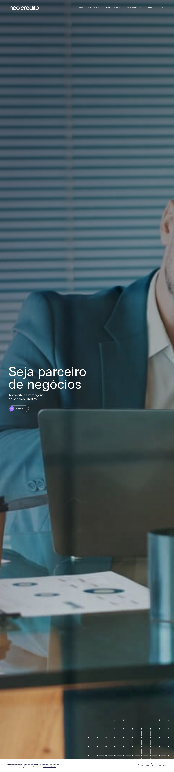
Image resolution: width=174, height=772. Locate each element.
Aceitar (145, 766)
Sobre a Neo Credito (89, 8)
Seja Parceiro (134, 8)
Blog (164, 8)
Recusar (163, 766)
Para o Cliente (113, 8)
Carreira (151, 8)
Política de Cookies (49, 767)
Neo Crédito (24, 8)
